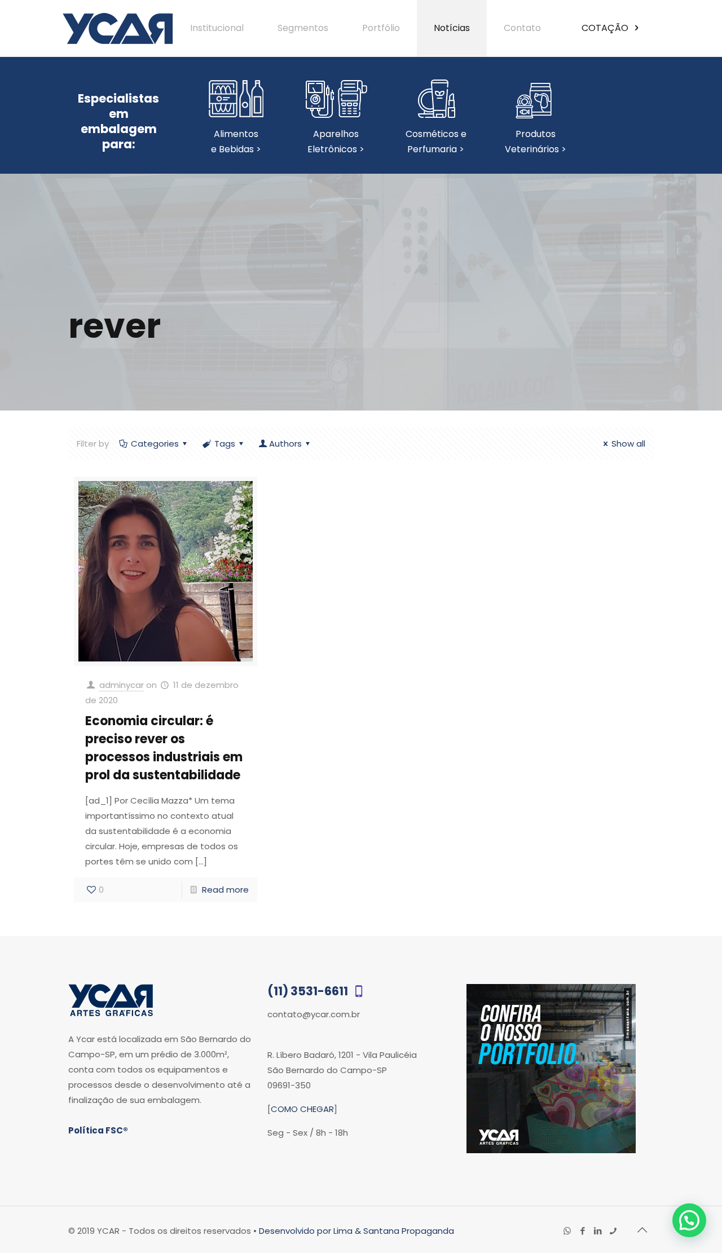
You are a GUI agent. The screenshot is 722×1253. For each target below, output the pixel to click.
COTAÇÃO (606, 27)
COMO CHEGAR (302, 1109)
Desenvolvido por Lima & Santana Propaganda (356, 1231)
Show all (628, 443)
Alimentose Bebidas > (236, 141)
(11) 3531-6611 (308, 991)
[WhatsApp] (567, 1231)
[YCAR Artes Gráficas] (117, 28)
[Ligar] (613, 1231)
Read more (225, 889)
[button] (689, 1220)
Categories (155, 443)
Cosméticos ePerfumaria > (436, 141)
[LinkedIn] (598, 1231)
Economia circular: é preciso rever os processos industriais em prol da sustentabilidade (164, 748)
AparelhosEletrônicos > (335, 141)
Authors (285, 443)
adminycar (121, 685)
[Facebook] (582, 1231)
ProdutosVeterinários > (535, 141)
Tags (224, 443)
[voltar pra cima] (642, 1230)
